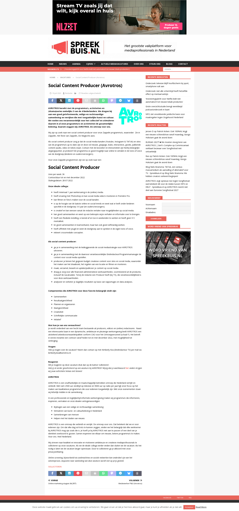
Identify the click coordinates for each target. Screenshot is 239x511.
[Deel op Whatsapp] (103, 100)
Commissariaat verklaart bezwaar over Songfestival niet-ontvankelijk (167, 148)
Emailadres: (151, 212)
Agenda (76, 64)
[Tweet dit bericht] (61, 100)
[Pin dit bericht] (78, 100)
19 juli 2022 (56, 93)
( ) (97, 69)
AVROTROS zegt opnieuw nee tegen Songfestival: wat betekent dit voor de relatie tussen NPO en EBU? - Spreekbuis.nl (168, 184)
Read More (201, 507)
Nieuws (63, 64)
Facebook (167, 498)
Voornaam (150, 204)
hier (127, 368)
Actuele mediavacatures (114, 64)
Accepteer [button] (189, 507)
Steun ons (154, 64)
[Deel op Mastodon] (112, 100)
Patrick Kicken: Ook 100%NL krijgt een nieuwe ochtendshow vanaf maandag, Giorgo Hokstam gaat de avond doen (168, 134)
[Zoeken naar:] (177, 69)
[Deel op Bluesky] (129, 100)
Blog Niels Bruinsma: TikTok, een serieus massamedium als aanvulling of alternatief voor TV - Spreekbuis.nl (167, 170)
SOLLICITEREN (55, 466)
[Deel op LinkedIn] (69, 100)
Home (50, 64)
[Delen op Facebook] (52, 100)
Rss (190, 498)
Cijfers (89, 64)
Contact (183, 64)
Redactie (68, 93)
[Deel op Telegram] (120, 100)
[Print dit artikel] (95, 100)
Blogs (169, 64)
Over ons (139, 64)
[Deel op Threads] (137, 100)
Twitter (180, 498)
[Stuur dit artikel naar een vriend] (86, 100)
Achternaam (151, 208)
